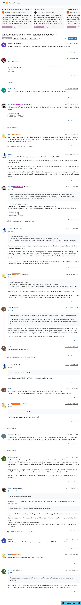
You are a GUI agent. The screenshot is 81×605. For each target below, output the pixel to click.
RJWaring (10, 154)
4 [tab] (36, 31)
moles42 (10, 104)
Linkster (10, 539)
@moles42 (18, 43)
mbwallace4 (11, 457)
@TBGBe (19, 570)
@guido (17, 89)
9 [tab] (51, 31)
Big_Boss (10, 89)
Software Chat (7, 27)
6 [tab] (42, 31)
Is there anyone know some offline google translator (19, 9)
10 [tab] (54, 31)
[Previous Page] (2, 18)
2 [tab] (30, 31)
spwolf (10, 134)
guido (9, 59)
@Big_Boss (28, 104)
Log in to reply (73, 38)
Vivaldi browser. (39, 9)
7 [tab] (45, 31)
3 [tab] (33, 31)
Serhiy (9, 307)
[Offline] (4, 60)
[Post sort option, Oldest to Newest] (65, 38)
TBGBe (10, 488)
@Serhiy (17, 365)
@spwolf (27, 186)
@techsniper (20, 457)
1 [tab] (27, 31)
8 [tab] (48, 31)
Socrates (72, 12)
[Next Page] (78, 18)
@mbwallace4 (18, 488)
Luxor (39, 12)
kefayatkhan (8, 12)
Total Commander (72, 9)
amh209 (10, 43)
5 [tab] (39, 31)
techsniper (11, 434)
